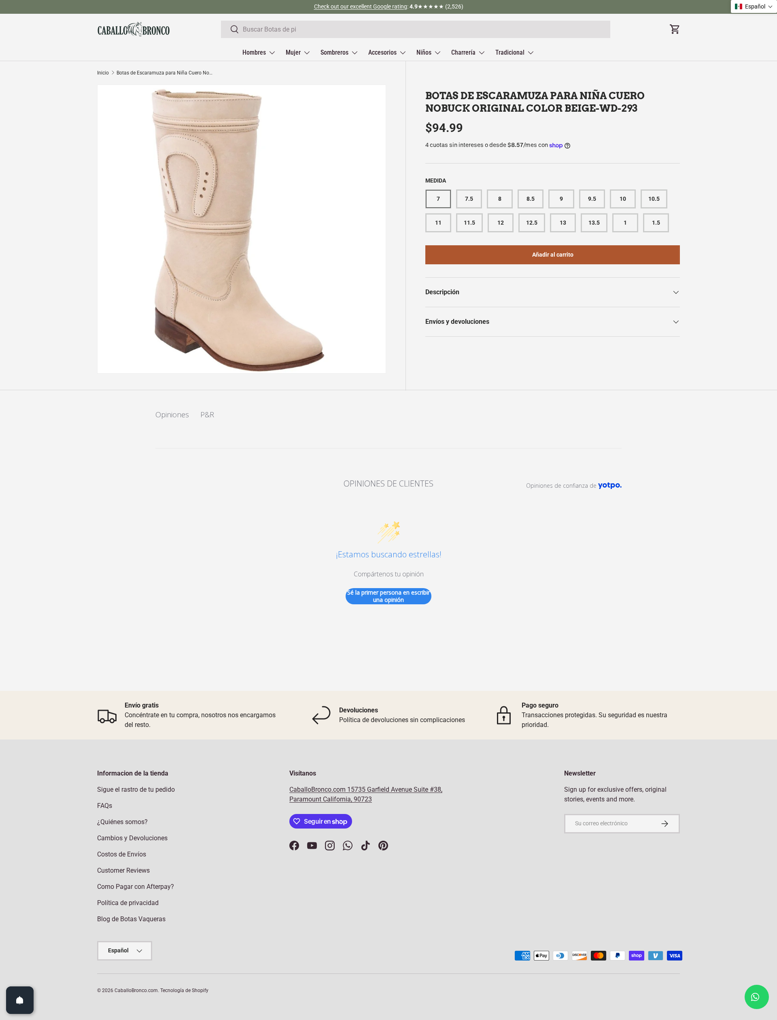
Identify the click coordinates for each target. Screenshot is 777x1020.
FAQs (104, 806)
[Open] (20, 1000)
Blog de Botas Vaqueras (131, 919)
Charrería (463, 52)
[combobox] (415, 29)
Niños (423, 52)
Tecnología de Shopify (184, 990)
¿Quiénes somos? (122, 822)
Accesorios (382, 52)
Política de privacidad (128, 903)
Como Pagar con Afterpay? (135, 886)
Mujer (293, 52)
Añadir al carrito (552, 254)
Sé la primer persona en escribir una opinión (388, 596)
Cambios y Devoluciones (132, 838)
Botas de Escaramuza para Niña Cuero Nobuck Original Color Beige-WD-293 (165, 72)
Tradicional (509, 52)
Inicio (103, 72)
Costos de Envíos (121, 854)
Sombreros (334, 52)
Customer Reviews (123, 870)
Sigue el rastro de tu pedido (136, 789)
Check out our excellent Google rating (360, 6)
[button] (754, 6)
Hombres (254, 52)
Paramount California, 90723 (330, 799)
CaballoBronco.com (318, 789)
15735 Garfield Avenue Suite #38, (394, 789)
